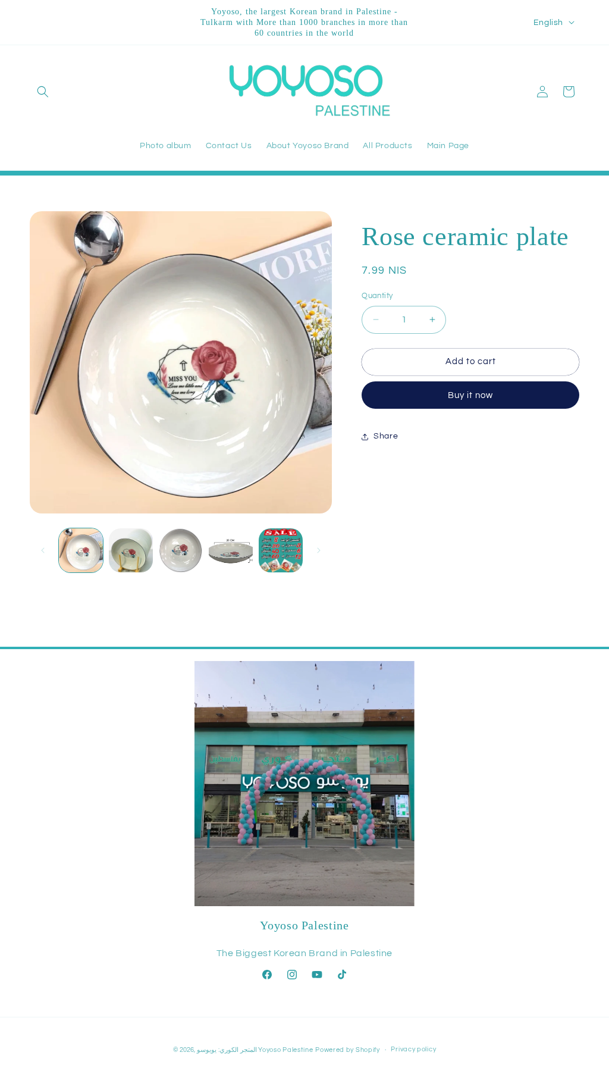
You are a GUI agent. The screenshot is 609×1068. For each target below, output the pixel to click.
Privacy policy (413, 1049)
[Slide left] (43, 550)
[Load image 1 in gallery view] (81, 550)
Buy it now (470, 395)
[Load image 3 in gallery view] (181, 550)
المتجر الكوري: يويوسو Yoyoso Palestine (255, 1050)
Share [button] (385, 436)
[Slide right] (319, 550)
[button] (43, 92)
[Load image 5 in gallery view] (281, 550)
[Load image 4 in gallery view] (231, 550)
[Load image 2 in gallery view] (131, 550)
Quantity (377, 296)
